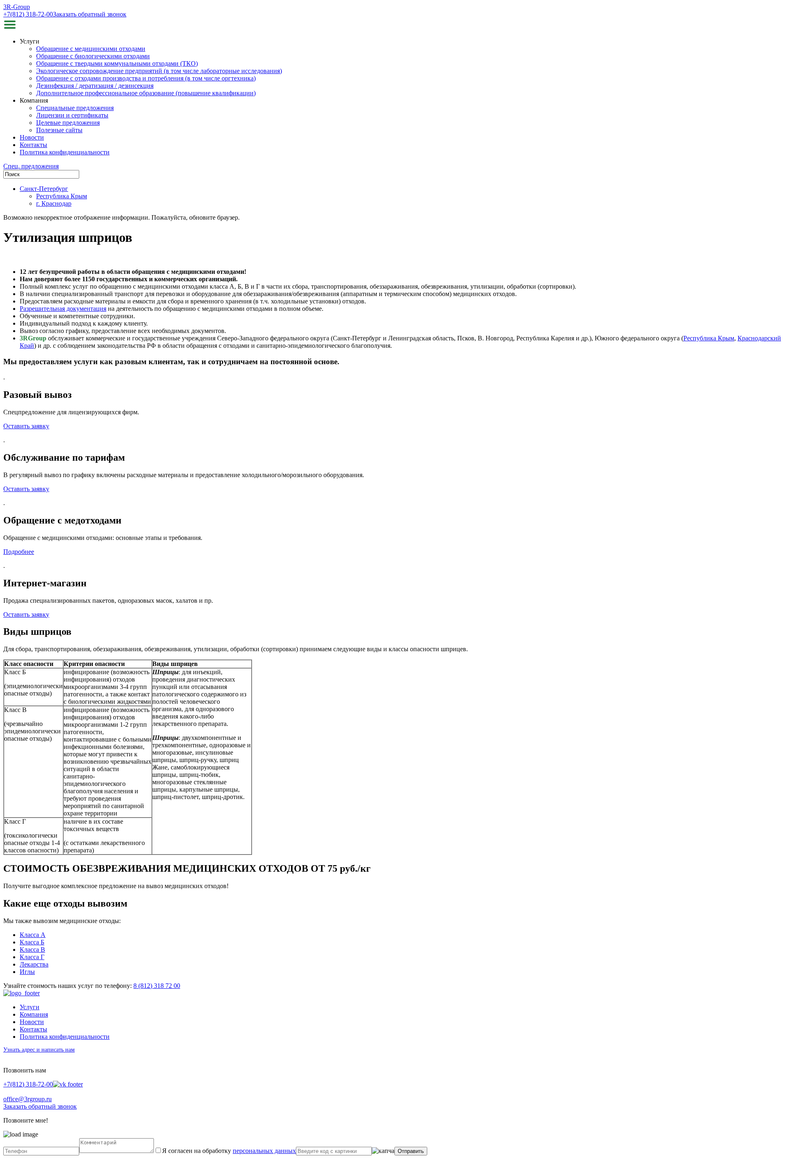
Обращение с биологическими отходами (93, 56)
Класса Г (32, 956)
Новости (32, 137)
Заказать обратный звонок (89, 14)
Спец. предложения (31, 166)
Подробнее (18, 551)
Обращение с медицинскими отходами (90, 48)
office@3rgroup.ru (27, 1098)
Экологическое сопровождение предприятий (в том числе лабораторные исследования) (159, 70)
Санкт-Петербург (44, 188)
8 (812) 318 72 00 (156, 985)
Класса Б (32, 942)
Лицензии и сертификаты (72, 115)
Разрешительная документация (63, 308)
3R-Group (16, 6)
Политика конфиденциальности (65, 152)
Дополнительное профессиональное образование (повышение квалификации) (146, 93)
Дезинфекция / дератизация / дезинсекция (94, 85)
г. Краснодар (53, 203)
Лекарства (34, 964)
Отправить (411, 1151)
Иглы (27, 971)
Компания (34, 1014)
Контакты (33, 144)
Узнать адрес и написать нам (39, 1050)
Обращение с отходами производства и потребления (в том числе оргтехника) (146, 78)
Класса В (32, 949)
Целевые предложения (68, 122)
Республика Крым (61, 196)
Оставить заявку (26, 426)
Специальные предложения (75, 107)
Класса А (33, 934)
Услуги (29, 1007)
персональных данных (264, 1150)
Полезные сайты (59, 129)
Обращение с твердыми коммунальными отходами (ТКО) (117, 63)
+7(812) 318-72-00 (28, 14)
